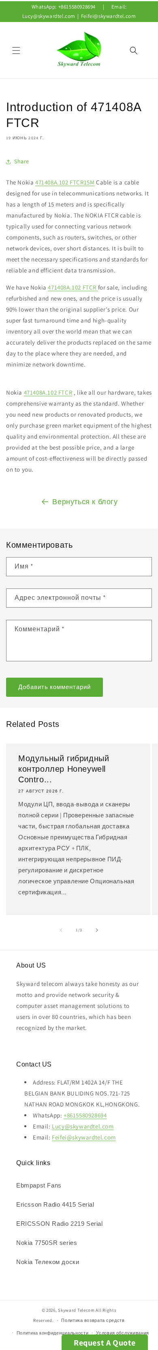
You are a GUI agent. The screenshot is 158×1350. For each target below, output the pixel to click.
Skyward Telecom (76, 1310)
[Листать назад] (61, 930)
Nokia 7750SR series (46, 1242)
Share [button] (21, 161)
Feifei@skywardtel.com (108, 16)
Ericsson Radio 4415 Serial (55, 1204)
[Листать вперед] (97, 930)
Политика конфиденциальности (53, 1333)
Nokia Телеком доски (47, 1261)
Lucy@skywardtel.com (48, 16)
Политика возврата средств (93, 1320)
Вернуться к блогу (84, 502)
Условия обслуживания (122, 1333)
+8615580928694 (77, 6)
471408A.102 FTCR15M (64, 182)
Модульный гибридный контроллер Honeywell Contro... (63, 769)
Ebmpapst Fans (39, 1185)
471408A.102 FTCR (73, 287)
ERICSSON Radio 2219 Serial (59, 1223)
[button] (16, 50)
